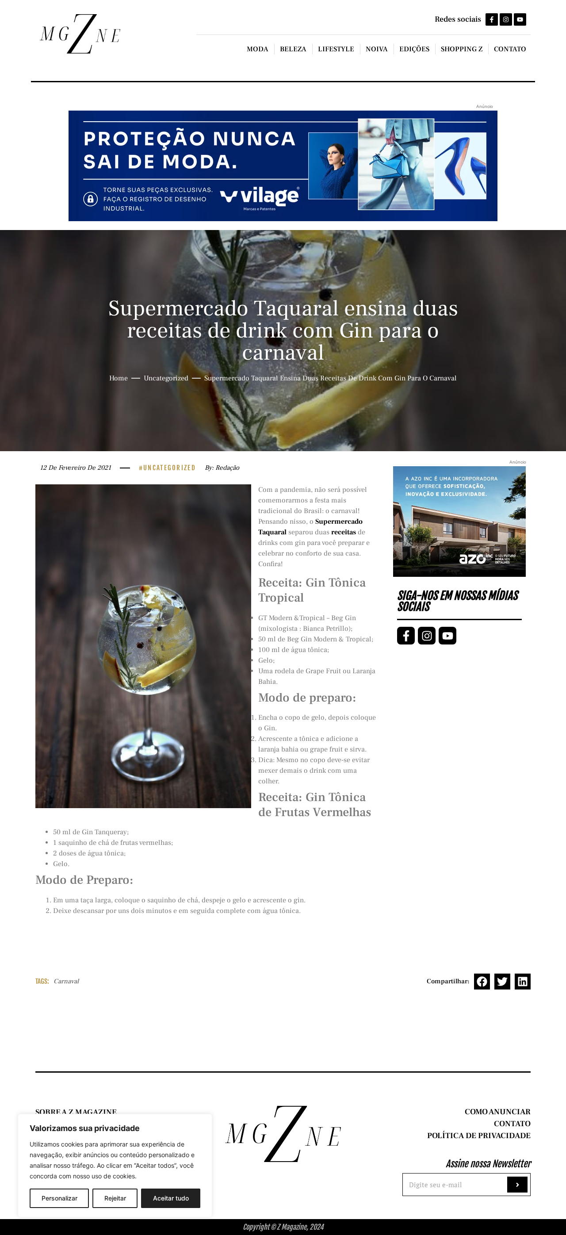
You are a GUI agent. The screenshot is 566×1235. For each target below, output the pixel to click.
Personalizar (59, 1198)
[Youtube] (520, 19)
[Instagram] (506, 19)
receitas (343, 532)
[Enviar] (517, 1185)
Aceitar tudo (171, 1198)
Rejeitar (115, 1198)
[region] (115, 1165)
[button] (482, 982)
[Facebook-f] (492, 19)
